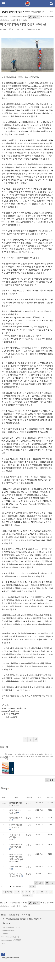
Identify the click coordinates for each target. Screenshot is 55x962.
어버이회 (26, 914)
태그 (51, 883)
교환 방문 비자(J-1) (15, 867)
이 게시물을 (4, 757)
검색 (32, 886)
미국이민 (11, 754)
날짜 (39, 797)
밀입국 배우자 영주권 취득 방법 (16, 845)
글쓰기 (35, 17)
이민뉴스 (25, 754)
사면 (39, 756)
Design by (10, 957)
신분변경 (45, 756)
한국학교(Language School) (14, 918)
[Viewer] (25, 707)
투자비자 (19, 756)
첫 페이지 (8, 892)
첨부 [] (5, 747)
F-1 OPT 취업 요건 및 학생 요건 (15, 826)
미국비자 (40, 754)
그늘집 (4, 29)
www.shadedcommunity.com (13, 708)
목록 (51, 780)
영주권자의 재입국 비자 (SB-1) (15, 874)
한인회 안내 (14, 914)
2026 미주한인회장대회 (35, 11)
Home (3, 914)
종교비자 (26, 756)
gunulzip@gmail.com (10, 711)
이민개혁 (18, 754)
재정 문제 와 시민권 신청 (15, 811)
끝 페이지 (26, 895)
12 (46, 892)
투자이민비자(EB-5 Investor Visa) (15, 837)
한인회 (28, 803)
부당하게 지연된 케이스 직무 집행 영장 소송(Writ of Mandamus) (16, 858)
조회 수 (50, 797)
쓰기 (41, 883)
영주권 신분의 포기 (16, 818)
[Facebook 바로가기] (3, 954)
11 (42, 892)
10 (37, 892)
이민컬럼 (33, 754)
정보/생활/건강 (35, 918)
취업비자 (12, 756)
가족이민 (34, 756)
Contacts (6, 922)
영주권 (46, 754)
